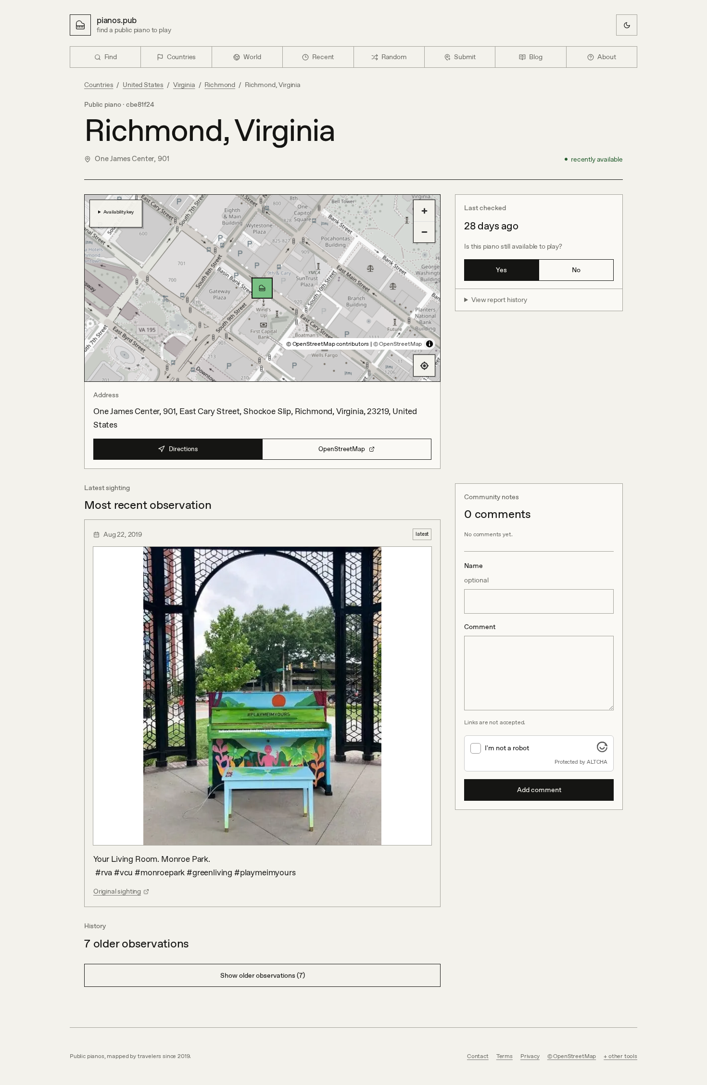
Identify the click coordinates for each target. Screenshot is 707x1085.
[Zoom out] (424, 231)
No (576, 270)
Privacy (530, 1056)
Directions (183, 449)
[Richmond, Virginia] (262, 288)
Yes (501, 270)
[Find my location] (424, 365)
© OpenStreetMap (397, 344)
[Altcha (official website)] (602, 749)
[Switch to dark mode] (626, 25)
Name (476, 573)
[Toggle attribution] (429, 344)
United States (143, 84)
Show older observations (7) (262, 975)
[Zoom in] (424, 210)
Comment (479, 627)
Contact (478, 1056)
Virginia (184, 84)
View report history (499, 299)
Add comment (539, 790)
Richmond (219, 84)
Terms (504, 1056)
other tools (622, 1056)
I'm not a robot (507, 748)
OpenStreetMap (341, 449)
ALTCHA (597, 761)
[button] (262, 288)
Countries (98, 84)
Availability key (118, 211)
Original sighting (117, 891)
